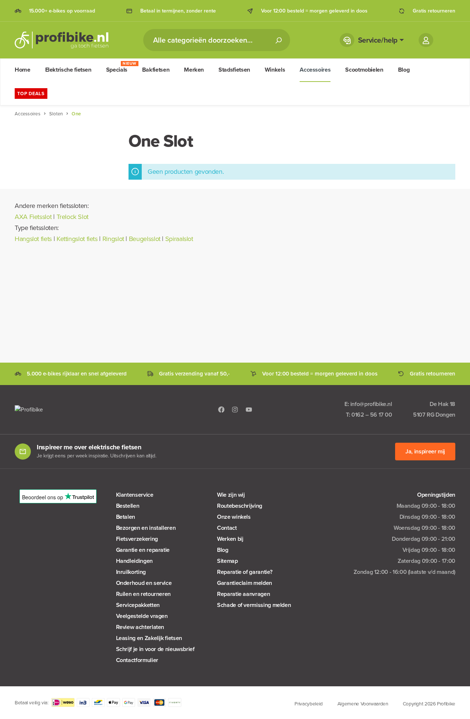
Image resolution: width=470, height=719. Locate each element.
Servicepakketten (138, 605)
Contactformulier (137, 660)
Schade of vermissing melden (254, 605)
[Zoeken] (278, 40)
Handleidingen (134, 561)
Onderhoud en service (144, 583)
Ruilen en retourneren (143, 594)
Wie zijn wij (231, 494)
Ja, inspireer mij (425, 451)
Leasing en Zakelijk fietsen (149, 638)
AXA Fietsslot (33, 217)
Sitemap (227, 561)
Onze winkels (234, 517)
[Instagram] (235, 409)
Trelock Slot (72, 217)
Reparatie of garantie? (244, 572)
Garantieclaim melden (244, 583)
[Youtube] (249, 409)
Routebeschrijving (239, 505)
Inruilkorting (131, 572)
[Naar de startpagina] (61, 40)
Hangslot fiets (33, 239)
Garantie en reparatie (143, 550)
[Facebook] (221, 409)
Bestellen (128, 505)
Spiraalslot (179, 239)
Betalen (125, 517)
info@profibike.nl (371, 404)
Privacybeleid (308, 703)
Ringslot (113, 239)
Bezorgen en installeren (146, 528)
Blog (222, 550)
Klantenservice (134, 494)
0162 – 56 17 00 (371, 414)
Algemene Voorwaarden (362, 703)
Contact (226, 528)
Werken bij (230, 539)
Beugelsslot (144, 239)
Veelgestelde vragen (142, 616)
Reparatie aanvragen (243, 594)
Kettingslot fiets (77, 239)
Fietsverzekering (137, 539)
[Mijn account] (426, 40)
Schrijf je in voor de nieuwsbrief (155, 649)
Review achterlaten (140, 627)
